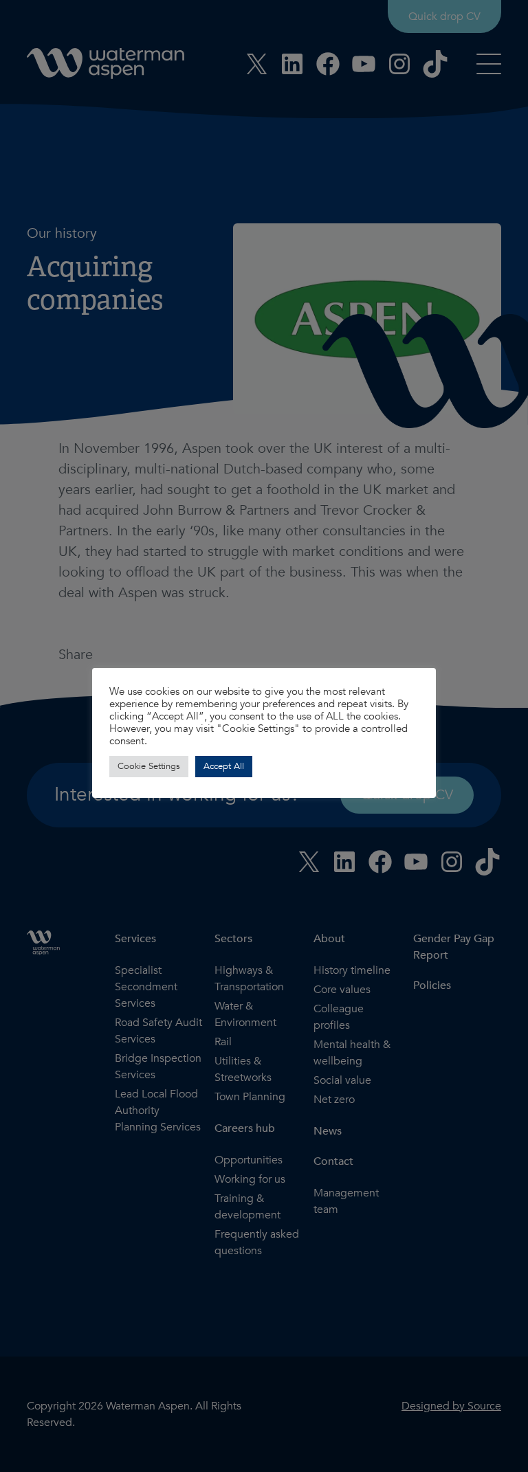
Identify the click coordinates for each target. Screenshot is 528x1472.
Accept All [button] (224, 766)
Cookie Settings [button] (149, 766)
